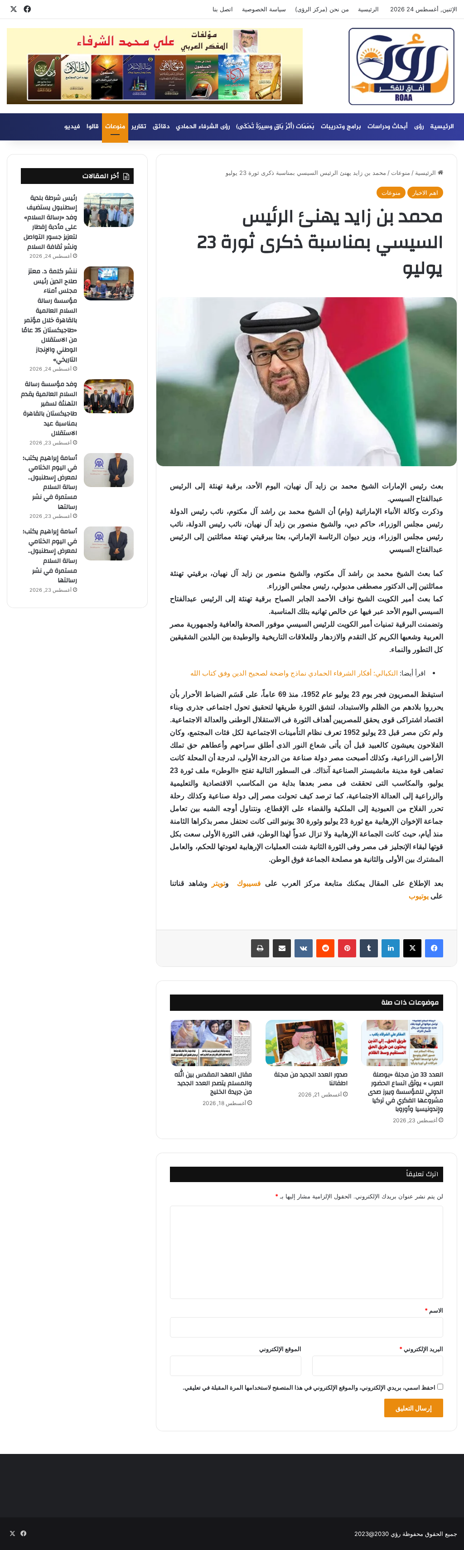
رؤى (419, 126)
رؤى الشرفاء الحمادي (203, 126)
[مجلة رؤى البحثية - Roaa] (401, 66)
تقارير (138, 126)
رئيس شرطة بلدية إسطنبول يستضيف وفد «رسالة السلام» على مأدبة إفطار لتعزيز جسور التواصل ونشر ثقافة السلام (50, 222)
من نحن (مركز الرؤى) (322, 9)
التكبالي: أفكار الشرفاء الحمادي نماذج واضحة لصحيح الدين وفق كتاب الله (294, 673)
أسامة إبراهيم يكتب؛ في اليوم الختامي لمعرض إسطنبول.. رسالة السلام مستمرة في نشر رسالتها (50, 482)
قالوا (93, 126)
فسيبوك (247, 883)
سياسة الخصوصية (264, 9)
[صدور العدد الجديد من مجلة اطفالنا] (307, 1043)
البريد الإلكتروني (421, 1348)
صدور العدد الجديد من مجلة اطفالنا (311, 1079)
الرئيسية (368, 9)
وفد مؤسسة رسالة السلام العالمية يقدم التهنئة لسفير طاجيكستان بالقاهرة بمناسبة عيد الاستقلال (49, 408)
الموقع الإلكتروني (280, 1348)
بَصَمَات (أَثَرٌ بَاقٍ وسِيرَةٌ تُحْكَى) (275, 126)
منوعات (115, 126)
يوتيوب (419, 896)
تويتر (218, 883)
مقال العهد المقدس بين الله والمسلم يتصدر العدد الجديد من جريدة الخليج (213, 1083)
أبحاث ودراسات (387, 126)
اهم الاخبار (425, 192)
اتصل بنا (223, 9)
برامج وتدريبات (341, 126)
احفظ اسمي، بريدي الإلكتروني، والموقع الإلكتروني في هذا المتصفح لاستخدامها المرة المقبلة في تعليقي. (309, 1387)
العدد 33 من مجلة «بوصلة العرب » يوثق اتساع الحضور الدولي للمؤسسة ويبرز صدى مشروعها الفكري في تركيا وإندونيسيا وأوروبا (405, 1092)
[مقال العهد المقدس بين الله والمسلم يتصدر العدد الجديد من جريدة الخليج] (211, 1043)
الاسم (434, 1310)
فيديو (72, 126)
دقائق (161, 126)
